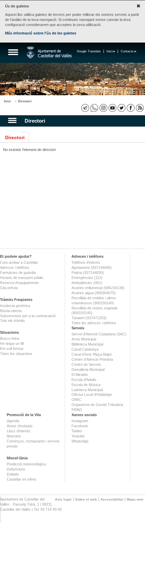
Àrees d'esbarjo (19, 426)
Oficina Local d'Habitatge (91, 394)
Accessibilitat (111, 499)
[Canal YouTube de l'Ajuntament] (112, 108)
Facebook (79, 426)
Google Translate (89, 51)
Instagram (79, 421)
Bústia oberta (11, 311)
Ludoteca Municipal (87, 390)
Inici (109, 51)
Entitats (13, 474)
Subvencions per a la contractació (28, 316)
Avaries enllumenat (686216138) (97, 288)
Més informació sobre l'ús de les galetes (40, 33)
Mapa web (135, 499)
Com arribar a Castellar (19, 262)
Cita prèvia (9, 288)
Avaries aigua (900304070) (93, 293)
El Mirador (79, 375)
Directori (25, 101)
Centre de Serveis (86, 364)
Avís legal (63, 499)
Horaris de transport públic (22, 278)
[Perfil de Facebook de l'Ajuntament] (131, 108)
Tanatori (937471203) (89, 318)
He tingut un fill (12, 343)
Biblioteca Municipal (87, 344)
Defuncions (16, 469)
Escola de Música (85, 385)
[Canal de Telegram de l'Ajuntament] (85, 108)
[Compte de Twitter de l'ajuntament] (121, 108)
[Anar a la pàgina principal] (49, 53)
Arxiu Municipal (83, 339)
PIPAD (76, 410)
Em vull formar (12, 349)
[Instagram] (103, 108)
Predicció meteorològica (26, 464)
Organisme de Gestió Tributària (97, 405)
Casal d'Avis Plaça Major (91, 354)
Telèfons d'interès (85, 262)
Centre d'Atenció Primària (92, 359)
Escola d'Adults (83, 380)
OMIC (76, 400)
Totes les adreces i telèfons (93, 323)
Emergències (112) (87, 278)
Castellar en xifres (21, 479)
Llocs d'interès (18, 431)
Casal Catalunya (84, 349)
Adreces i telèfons (14, 267)
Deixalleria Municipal (88, 369)
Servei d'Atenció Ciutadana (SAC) (98, 334)
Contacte (127, 51)
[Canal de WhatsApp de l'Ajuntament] (94, 108)
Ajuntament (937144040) (91, 267)
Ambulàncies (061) (86, 283)
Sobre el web (86, 499)
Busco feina (9, 338)
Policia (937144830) (87, 273)
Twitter (76, 431)
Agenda (13, 421)
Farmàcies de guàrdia (18, 273)
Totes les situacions (16, 354)
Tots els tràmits (12, 320)
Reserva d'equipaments (19, 283)
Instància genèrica (15, 306)
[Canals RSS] (140, 108)
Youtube (78, 436)
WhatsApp (79, 441)
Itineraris (14, 436)
